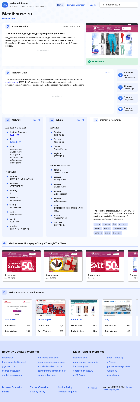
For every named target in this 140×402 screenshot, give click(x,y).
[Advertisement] (42, 58)
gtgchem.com (9, 366)
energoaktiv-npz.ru (83, 370)
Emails (93, 5)
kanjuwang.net (80, 366)
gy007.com (79, 375)
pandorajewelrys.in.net (119, 366)
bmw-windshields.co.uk (14, 362)
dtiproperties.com (11, 370)
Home (60, 5)
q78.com (111, 362)
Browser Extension (76, 5)
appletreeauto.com (12, 375)
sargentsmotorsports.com (51, 362)
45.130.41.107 (15, 142)
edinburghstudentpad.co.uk (52, 370)
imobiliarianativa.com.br (50, 366)
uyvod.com (113, 375)
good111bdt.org (115, 357)
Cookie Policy (65, 387)
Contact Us (92, 388)
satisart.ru (76, 319)
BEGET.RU (14, 135)
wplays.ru (112, 370)
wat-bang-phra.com (48, 357)
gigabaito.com (80, 357)
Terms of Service (39, 387)
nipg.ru (108, 319)
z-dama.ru (10, 319)
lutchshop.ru (45, 319)
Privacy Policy (37, 391)
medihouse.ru (8, 18)
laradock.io (8, 357)
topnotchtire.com (47, 375)
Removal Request (67, 391)
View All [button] (107, 73)
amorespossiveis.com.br (85, 362)
